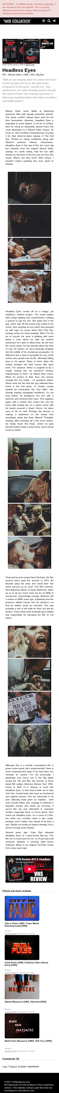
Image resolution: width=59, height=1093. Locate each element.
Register (13, 1067)
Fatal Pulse (11, 962)
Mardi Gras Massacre (16, 1041)
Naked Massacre (13, 1001)
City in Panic (11, 923)
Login (4, 1067)
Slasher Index (30, 65)
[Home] (16, 20)
